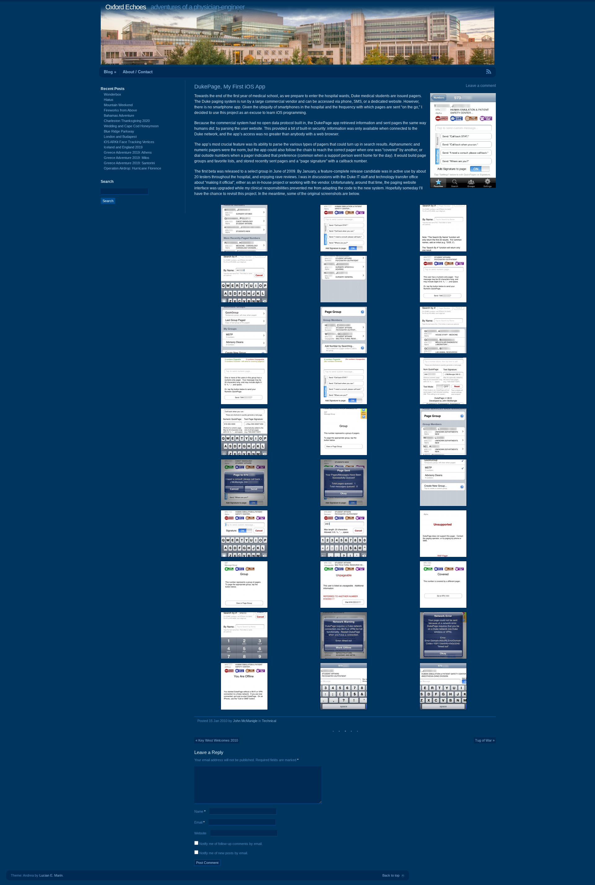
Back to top (390, 875)
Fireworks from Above (120, 110)
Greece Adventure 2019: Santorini (129, 163)
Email (199, 822)
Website (200, 833)
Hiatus (108, 100)
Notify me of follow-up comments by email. (230, 844)
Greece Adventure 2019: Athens (128, 152)
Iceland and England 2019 (123, 147)
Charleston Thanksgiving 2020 (127, 121)
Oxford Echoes (125, 7)
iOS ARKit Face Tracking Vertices (129, 142)
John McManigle (245, 721)
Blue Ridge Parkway (119, 131)
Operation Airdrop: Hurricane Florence (132, 168)
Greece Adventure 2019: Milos (126, 158)
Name (199, 811)
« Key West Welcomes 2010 (217, 740)
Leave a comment (481, 86)
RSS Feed (474, 71)
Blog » (110, 72)
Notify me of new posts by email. (223, 853)
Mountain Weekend (118, 105)
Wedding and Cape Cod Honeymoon (131, 126)
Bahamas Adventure (119, 115)
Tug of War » (485, 740)
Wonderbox (112, 94)
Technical (269, 721)
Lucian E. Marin (51, 875)
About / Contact (137, 72)
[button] (244, 228)
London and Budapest (120, 136)
